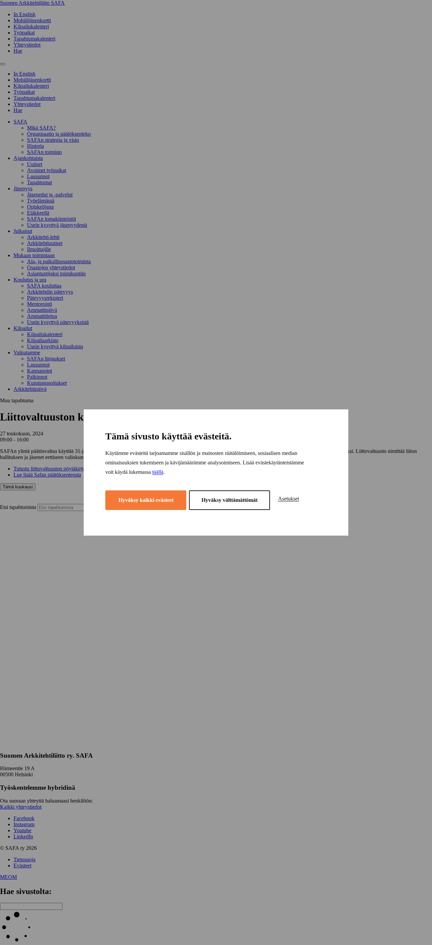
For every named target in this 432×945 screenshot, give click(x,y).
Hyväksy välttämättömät (229, 500)
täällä (157, 472)
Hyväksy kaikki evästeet (145, 500)
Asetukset (288, 499)
